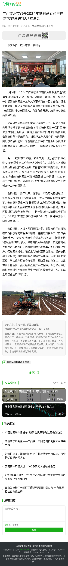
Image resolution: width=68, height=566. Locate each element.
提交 (34, 529)
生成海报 (11, 382)
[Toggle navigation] (63, 4)
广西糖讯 (25, 26)
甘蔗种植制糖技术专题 (42, 26)
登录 (7, 525)
